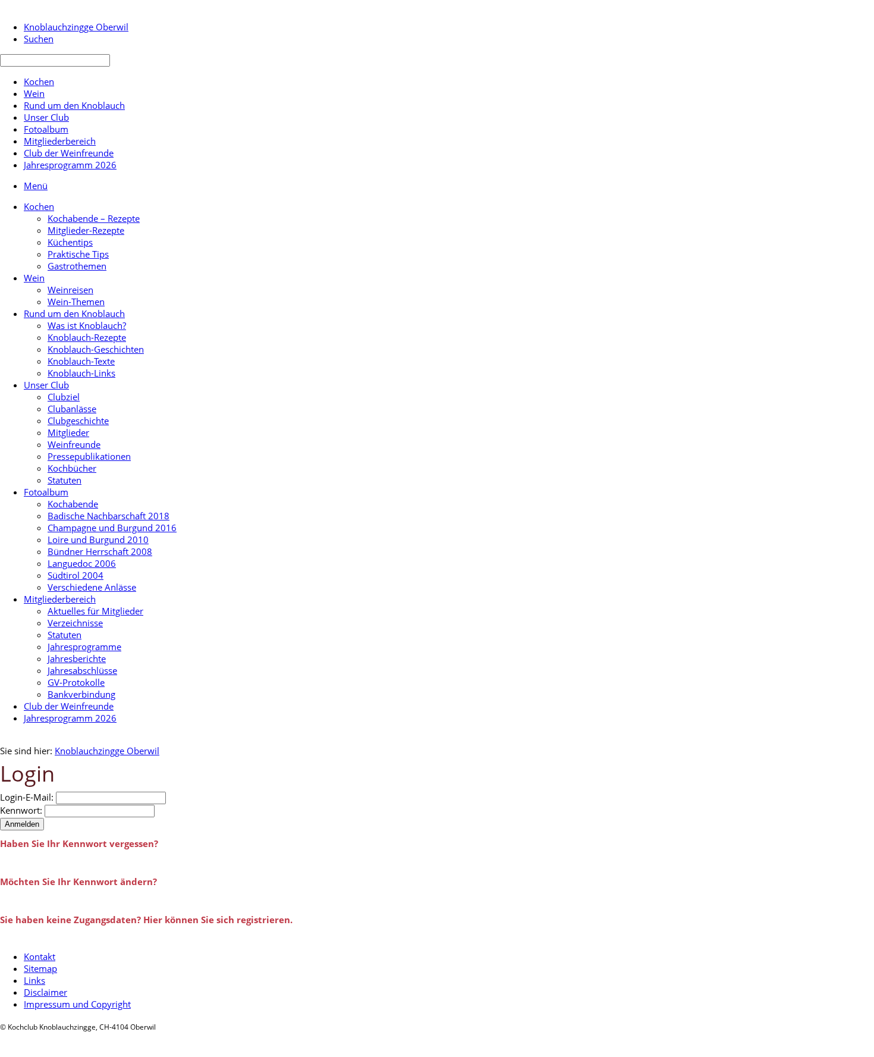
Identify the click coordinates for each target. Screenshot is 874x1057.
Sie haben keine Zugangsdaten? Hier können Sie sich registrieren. (146, 920)
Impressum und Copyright (77, 1004)
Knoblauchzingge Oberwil (107, 751)
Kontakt (39, 956)
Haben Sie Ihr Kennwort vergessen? (79, 843)
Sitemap (40, 968)
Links (34, 980)
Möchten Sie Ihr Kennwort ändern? (78, 881)
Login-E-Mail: (27, 797)
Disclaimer (45, 992)
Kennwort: (21, 810)
